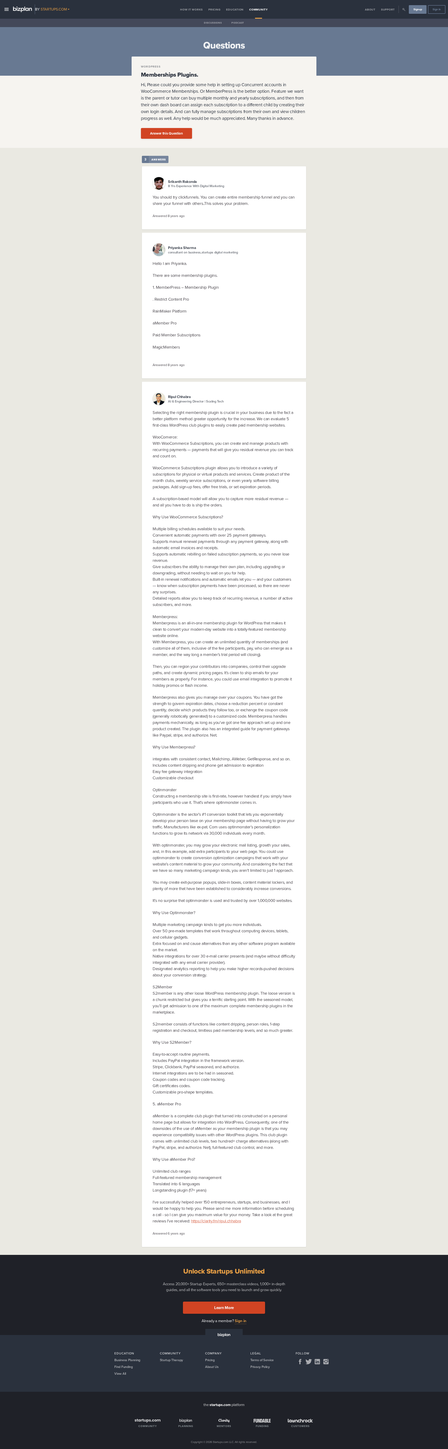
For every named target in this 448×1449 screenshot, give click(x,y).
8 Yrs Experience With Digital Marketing (196, 186)
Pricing (214, 9)
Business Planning (127, 1360)
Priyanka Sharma (182, 247)
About (370, 9)
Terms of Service (262, 1360)
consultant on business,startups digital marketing (203, 252)
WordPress (151, 66)
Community (258, 9)
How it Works (191, 9)
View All (120, 1373)
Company (213, 1353)
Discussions (213, 23)
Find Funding (123, 1366)
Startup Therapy (171, 1360)
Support (388, 9)
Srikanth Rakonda (182, 181)
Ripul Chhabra (179, 396)
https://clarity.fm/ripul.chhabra (216, 1221)
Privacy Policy (260, 1366)
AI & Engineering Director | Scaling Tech (196, 401)
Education (235, 9)
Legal (255, 1353)
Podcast (237, 23)
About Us (211, 1366)
